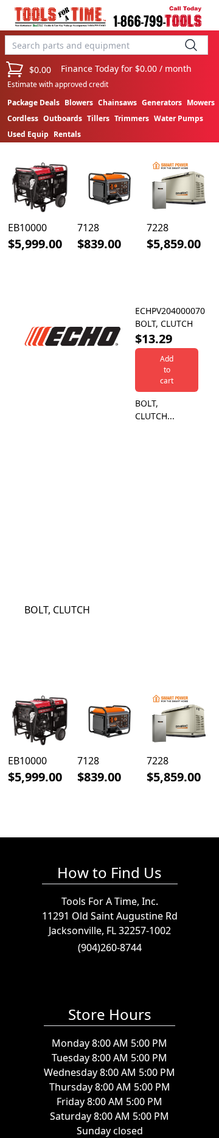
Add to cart (166, 370)
